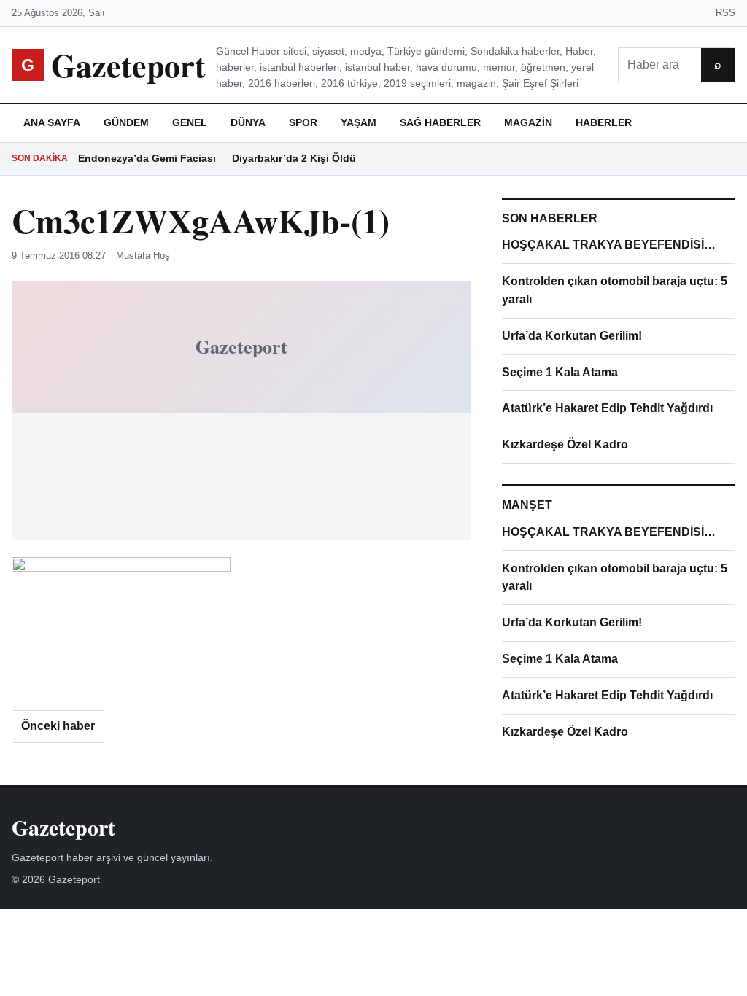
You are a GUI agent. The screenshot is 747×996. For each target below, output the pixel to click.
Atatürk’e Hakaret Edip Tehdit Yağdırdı (607, 408)
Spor (303, 122)
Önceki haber (58, 726)
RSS (725, 12)
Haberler (604, 122)
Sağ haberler (440, 122)
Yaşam (358, 122)
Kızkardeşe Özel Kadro (565, 444)
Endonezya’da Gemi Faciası (147, 158)
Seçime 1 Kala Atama (560, 372)
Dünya (248, 122)
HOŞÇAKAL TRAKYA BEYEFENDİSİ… (609, 244)
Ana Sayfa (51, 122)
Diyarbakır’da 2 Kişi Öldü (294, 158)
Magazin (528, 122)
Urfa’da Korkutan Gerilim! (572, 336)
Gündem (126, 122)
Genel (189, 122)
